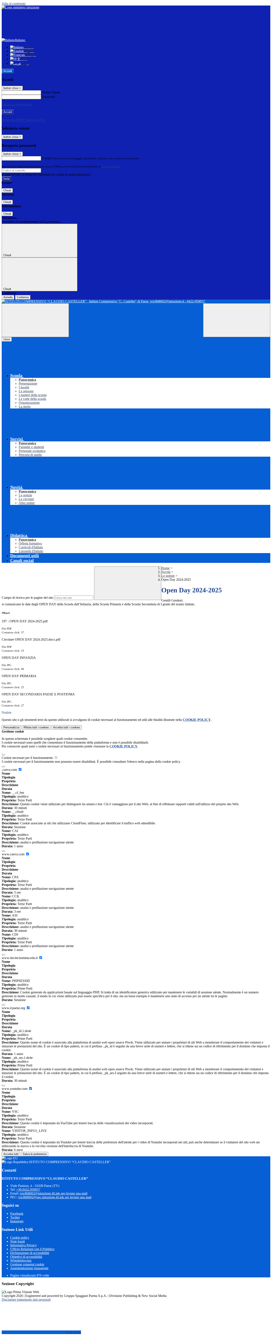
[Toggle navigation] (35, 320)
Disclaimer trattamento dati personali (26, 1299)
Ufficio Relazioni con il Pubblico (32, 1249)
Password (48, 97)
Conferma (23, 297)
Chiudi (7, 190)
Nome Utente (51, 92)
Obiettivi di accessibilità (26, 1256)
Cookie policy (19, 1237)
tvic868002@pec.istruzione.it (54, 1197)
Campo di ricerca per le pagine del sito (27, 597)
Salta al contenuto (14, 3)
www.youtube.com (15, 1088)
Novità (165, 572)
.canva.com (10, 769)
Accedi (7, 71)
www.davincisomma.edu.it (20, 958)
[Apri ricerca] (236, 320)
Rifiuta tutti (36, 727)
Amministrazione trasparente (29, 1268)
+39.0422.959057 (28, 1189)
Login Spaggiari (110, 166)
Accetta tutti (66, 727)
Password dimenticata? (17, 104)
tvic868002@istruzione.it (53, 1193)
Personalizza (11, 727)
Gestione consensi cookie (27, 1264)
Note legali (17, 1241)
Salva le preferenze (35, 1154)
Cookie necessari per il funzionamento (28, 758)
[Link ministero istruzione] (20, 7)
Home (165, 568)
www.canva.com (13, 854)
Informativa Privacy (23, 1245)
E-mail (46, 158)
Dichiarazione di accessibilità (29, 1253)
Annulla (8, 297)
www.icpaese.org (14, 1008)
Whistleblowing (20, 1260)
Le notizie (168, 576)
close (6, 339)
